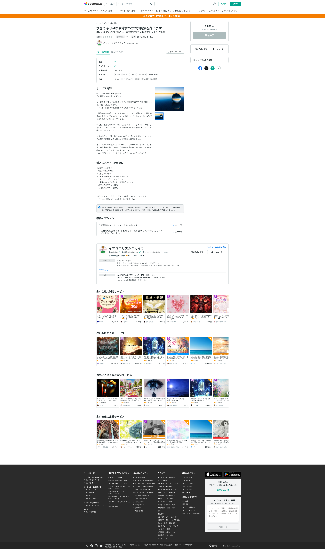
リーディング (127, 79)
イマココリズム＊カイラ (126, 248)
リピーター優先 (153, 74)
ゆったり (118, 74)
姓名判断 (154, 79)
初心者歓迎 (142, 74)
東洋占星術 (145, 79)
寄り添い (126, 74)
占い (105, 23)
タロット (118, 79)
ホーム (98, 23)
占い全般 (113, 23)
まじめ (134, 74)
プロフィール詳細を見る (216, 247)
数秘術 (137, 79)
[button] (209, 60)
